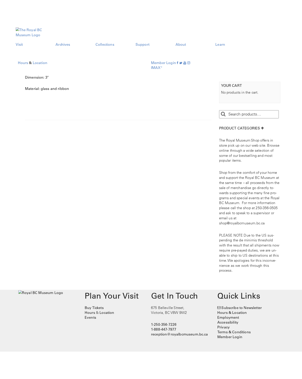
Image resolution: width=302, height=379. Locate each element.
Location (40, 63)
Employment (228, 317)
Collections (105, 44)
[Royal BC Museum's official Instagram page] (188, 63)
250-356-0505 (267, 208)
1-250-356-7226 (163, 324)
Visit (19, 44)
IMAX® (156, 67)
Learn (220, 44)
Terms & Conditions (234, 332)
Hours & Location (232, 312)
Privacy (223, 327)
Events (90, 317)
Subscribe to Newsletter (241, 307)
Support (142, 44)
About (181, 44)
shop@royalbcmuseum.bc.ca (242, 223)
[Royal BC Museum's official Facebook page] (177, 63)
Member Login (163, 63)
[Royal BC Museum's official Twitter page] (180, 63)
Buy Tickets (94, 307)
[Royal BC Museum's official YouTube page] (184, 63)
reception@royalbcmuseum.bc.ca (179, 334)
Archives (62, 44)
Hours (23, 63)
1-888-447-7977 (163, 329)
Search (223, 114)
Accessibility (227, 322)
